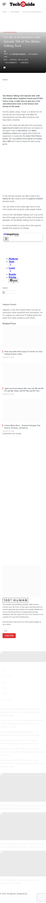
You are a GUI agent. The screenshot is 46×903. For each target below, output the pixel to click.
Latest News (8, 676)
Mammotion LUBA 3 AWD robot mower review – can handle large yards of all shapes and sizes (22, 751)
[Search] (42, 4)
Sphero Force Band (24, 138)
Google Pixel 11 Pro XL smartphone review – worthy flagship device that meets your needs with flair (22, 723)
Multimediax (33, 893)
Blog (4, 688)
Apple (5, 694)
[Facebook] (3, 82)
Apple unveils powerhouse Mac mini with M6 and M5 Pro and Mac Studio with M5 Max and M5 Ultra (23, 389)
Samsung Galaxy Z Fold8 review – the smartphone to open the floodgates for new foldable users (22, 763)
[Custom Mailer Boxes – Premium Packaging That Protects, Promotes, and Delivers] (23, 410)
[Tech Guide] (22, 4)
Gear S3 (33, 114)
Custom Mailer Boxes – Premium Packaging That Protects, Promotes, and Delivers (22, 426)
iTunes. (26, 228)
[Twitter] (3, 85)
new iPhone (22, 130)
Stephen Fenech (19, 54)
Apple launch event (11, 128)
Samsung (6, 699)
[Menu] (4, 4)
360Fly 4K (7, 198)
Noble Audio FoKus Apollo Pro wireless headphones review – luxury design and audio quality (20, 712)
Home (5, 670)
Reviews (6, 682)
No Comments (11, 63)
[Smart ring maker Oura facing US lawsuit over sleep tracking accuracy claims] (23, 336)
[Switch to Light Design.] (38, 4)
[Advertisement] (23, 171)
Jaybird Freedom (35, 198)
